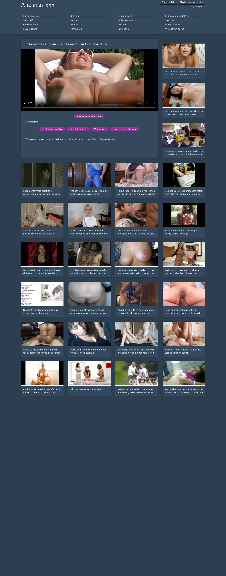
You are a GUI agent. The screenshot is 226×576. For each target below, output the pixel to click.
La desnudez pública (52, 129)
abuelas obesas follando (124, 129)
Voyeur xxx (99, 129)
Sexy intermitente (78, 129)
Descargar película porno (89, 116)
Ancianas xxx (38, 4)
